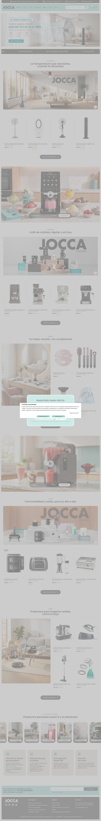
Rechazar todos (43, 416)
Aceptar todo (58, 416)
